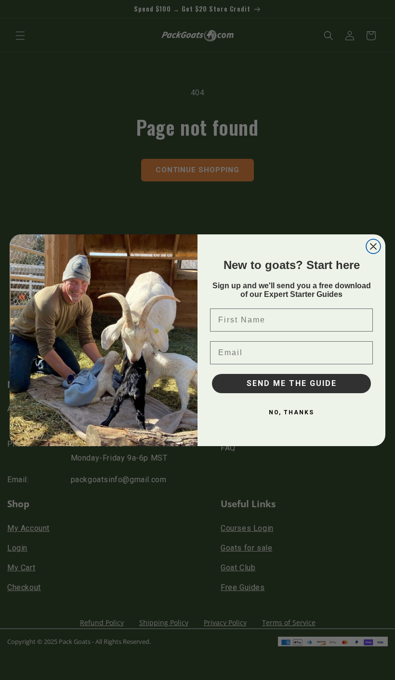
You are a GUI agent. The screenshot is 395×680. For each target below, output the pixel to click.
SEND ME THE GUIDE (292, 383)
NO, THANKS (291, 412)
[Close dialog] (373, 246)
